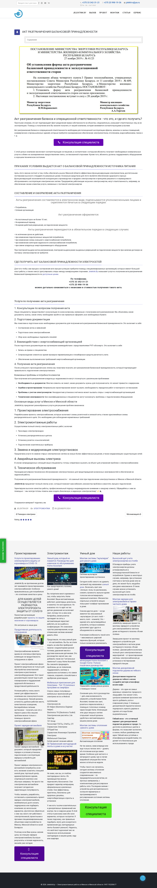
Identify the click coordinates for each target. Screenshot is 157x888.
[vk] (49, 3)
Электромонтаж (42, 508)
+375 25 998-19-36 (112, 2)
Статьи (126, 12)
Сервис (137, 12)
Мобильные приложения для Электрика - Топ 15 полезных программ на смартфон (61, 685)
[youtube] (45, 3)
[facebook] (38, 3)
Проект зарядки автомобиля (28, 725)
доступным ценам (50, 274)
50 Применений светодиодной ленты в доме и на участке (61, 745)
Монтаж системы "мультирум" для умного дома (94, 559)
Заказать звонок (3, 550)
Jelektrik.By (79, 12)
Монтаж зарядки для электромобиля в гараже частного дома (124, 601)
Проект (103, 12)
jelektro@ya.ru (133, 2)
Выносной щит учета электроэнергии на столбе (125, 559)
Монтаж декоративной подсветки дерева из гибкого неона (127, 670)
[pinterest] (42, 3)
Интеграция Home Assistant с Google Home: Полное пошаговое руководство (94, 663)
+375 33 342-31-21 (91, 2)
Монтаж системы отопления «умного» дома (93, 726)
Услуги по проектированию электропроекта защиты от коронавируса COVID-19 (27, 560)
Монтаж (114, 12)
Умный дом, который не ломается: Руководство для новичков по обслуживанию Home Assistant (60, 562)
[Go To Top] (143, 878)
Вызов (92, 12)
